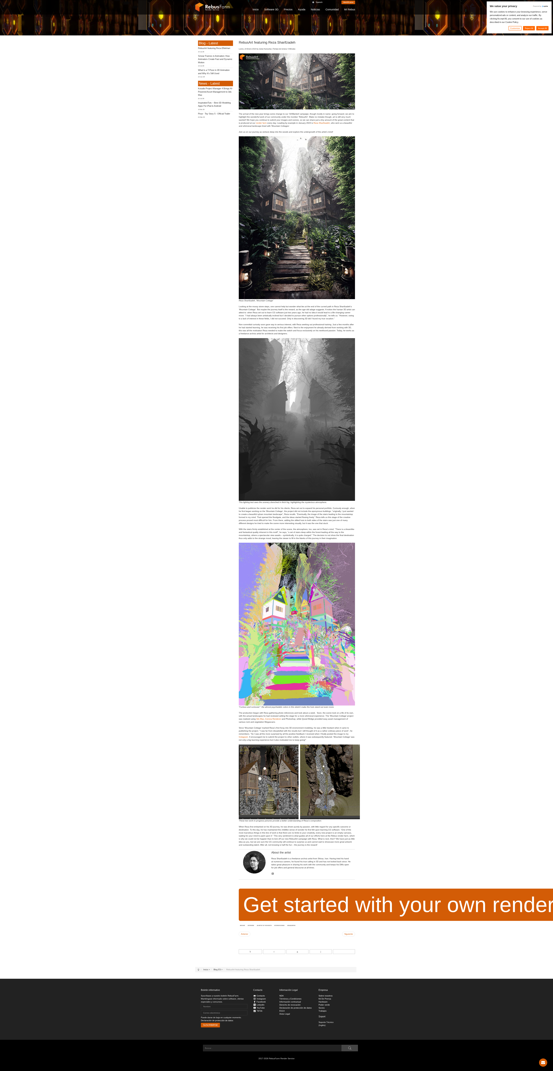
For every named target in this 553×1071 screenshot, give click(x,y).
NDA (281, 996)
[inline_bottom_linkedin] (297, 951)
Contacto (261, 996)
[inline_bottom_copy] (344, 951)
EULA (282, 1011)
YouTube (261, 1008)
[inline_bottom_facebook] (250, 951)
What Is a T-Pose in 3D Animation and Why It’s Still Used (214, 72)
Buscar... (199, 1048)
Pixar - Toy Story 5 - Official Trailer (214, 113)
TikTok (259, 1011)
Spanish (319, 2)
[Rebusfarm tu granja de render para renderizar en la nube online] (212, 7)
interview (251, 925)
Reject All (529, 28)
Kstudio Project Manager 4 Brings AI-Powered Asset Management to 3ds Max (215, 91)
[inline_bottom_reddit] (321, 951)
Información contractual (290, 1002)
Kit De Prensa (325, 999)
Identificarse (348, 2)
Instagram (243, 737)
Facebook (261, 1002)
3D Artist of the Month (264, 925)
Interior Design (279, 925)
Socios (322, 1008)
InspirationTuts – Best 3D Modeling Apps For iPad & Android (214, 104)
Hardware (323, 1002)
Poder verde (324, 1005)
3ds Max (260, 719)
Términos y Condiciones (290, 999)
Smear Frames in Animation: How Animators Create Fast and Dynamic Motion (215, 59)
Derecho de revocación (290, 1005)
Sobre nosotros (326, 996)
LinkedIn (260, 1005)
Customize (515, 28)
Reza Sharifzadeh (322, 123)
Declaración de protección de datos (217, 1020)
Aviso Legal (284, 1014)
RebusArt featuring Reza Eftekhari (214, 48)
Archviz (242, 925)
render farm (261, 123)
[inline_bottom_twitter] (274, 951)
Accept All (542, 28)
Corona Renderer (273, 719)
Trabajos (322, 1011)
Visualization (291, 925)
